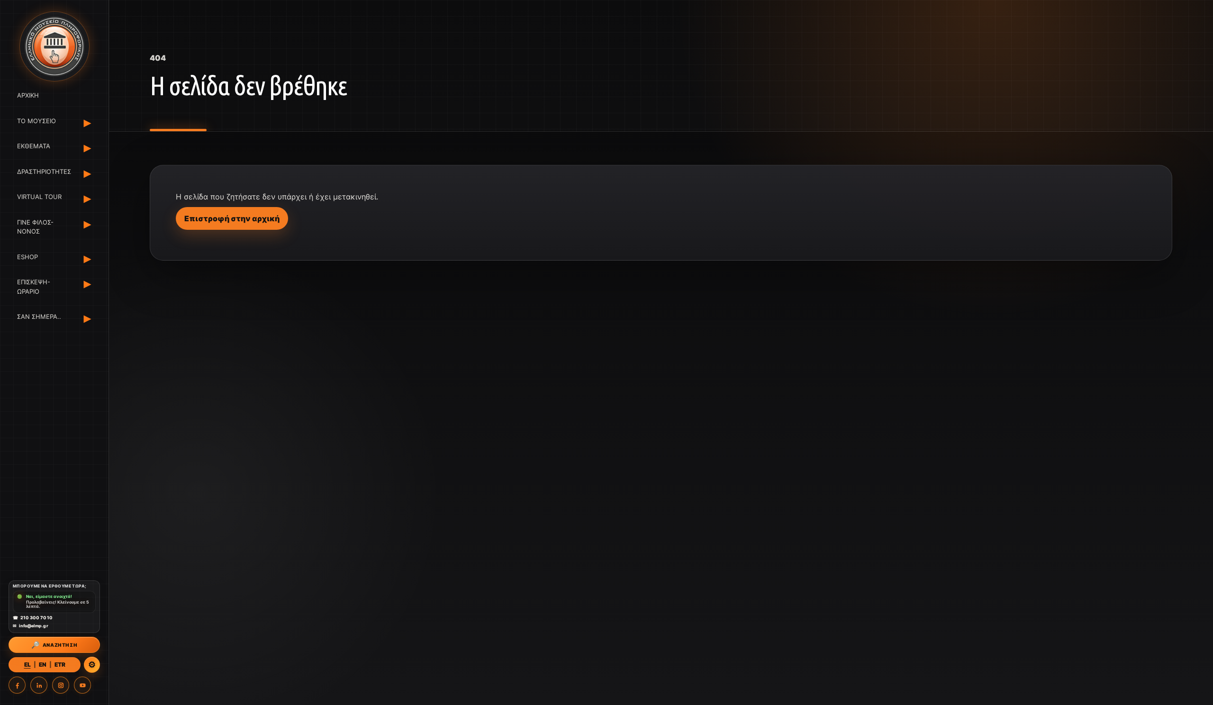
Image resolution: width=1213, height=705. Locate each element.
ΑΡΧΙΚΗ (28, 95)
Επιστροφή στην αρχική (232, 218)
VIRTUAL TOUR (39, 196)
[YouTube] (82, 685)
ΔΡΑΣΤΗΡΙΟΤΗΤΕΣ (42, 171)
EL (27, 664)
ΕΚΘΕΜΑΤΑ (33, 146)
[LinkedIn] (38, 685)
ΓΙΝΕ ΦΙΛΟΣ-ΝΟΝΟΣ (35, 226)
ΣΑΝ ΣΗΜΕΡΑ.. (39, 316)
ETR (59, 664)
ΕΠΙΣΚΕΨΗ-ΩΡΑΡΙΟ (33, 286)
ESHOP (27, 257)
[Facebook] (17, 685)
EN (42, 664)
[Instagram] (60, 685)
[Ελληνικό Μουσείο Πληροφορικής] (54, 46)
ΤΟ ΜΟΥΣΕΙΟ (36, 121)
